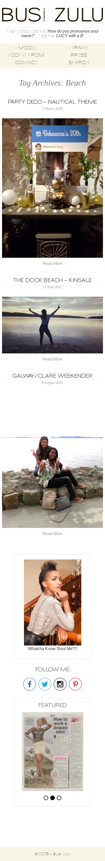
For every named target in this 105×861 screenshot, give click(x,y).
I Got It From (26, 55)
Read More (52, 263)
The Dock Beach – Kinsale (52, 280)
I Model (26, 48)
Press (78, 55)
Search (78, 63)
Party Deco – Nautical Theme (52, 102)
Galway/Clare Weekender (52, 376)
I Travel (78, 48)
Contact (26, 63)
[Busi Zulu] (52, 15)
